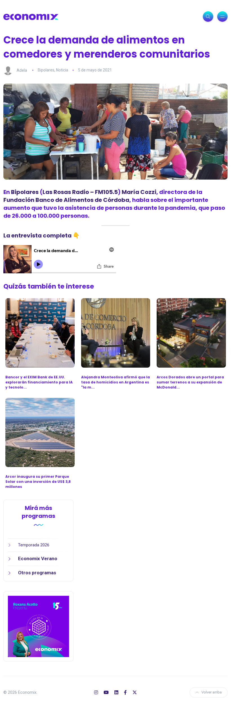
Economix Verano (37, 558)
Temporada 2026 (33, 544)
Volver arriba (211, 692)
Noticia (62, 70)
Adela (22, 70)
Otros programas (37, 572)
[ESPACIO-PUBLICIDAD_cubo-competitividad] (38, 626)
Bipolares (46, 70)
